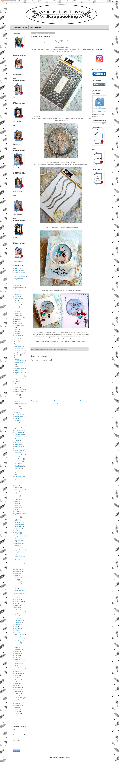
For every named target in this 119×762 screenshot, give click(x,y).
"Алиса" (16, 268)
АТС (15, 300)
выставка (17, 333)
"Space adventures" (19, 272)
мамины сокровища (20, 427)
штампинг (17, 655)
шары (16, 647)
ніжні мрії (17, 463)
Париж (16, 501)
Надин (16, 456)
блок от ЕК (17, 304)
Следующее (34, 401)
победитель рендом (20, 513)
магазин (16, 420)
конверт (16, 406)
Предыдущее (84, 401)
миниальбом (18, 446)
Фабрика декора (19, 611)
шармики (17, 645)
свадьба (16, 559)
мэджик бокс (18, 452)
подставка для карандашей (18, 519)
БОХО (16, 311)
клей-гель (17, 397)
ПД (15, 509)
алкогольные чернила (18, 293)
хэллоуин (17, 628)
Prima (16, 703)
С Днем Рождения (19, 550)
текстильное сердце (20, 590)
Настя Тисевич (18, 459)
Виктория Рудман (19, 325)
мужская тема (18, 450)
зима (15, 383)
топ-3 (16, 603)
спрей (16, 579)
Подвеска (17, 517)
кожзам (16, 401)
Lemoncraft (17, 691)
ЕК (15, 366)
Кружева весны (18, 414)
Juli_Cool (17, 689)
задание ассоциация (20, 372)
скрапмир (17, 573)
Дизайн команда (19, 352)
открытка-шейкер (19, 489)
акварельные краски (20, 287)
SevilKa (16, 711)
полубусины (17, 528)
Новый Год (17, 468)
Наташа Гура (18, 461)
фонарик (17, 618)
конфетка (17, 408)
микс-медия (17, 442)
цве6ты (16, 630)
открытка (17, 487)
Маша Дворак (18, 432)
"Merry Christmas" (19, 270)
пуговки (16, 538)
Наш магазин (35, 27)
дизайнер (17, 355)
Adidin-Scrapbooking (20, 668)
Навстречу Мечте (19, 454)
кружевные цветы (19, 416)
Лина (15, 418)
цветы (16, 632)
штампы (16, 657)
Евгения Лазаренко (19, 362)
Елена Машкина (19, 368)
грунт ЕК (16, 339)
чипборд (16, 643)
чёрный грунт (18, 641)
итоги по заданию (19, 389)
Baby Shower (18, 673)
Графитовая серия (19, 335)
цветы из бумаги (19, 634)
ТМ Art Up (17, 599)
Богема (16, 309)
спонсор (16, 577)
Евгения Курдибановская (19, 359)
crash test (17, 685)
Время (16, 329)
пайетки (16, 496)
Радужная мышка (19, 540)
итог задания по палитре (19, 386)
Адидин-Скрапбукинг (62, 42)
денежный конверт (19, 343)
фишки (16, 616)
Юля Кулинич (18, 663)
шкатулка (17, 653)
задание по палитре (20, 378)
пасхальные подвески (17, 506)
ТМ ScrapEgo (18, 601)
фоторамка (17, 624)
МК (15, 448)
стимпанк (17, 582)
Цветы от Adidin (18, 636)
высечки (16, 331)
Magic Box (17, 693)
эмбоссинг (17, 661)
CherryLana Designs (20, 679)
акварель (17, 281)
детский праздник (19, 350)
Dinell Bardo (17, 687)
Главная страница (19, 27)
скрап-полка (17, 569)
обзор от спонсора (19, 473)
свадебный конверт (20, 556)
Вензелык (17, 319)
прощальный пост (19, 536)
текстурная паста (19, 593)
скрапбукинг (17, 571)
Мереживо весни (19, 434)
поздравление (18, 522)
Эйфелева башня (19, 659)
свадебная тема (19, 554)
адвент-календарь (19, 276)
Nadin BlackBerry (19, 698)
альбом (16, 296)
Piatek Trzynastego (19, 700)
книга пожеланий (19, 399)
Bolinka (16, 675)
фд (15, 614)
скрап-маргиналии (19, 566)
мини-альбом (18, 444)
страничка (17, 584)
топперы (16, 605)
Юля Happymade (19, 665)
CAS (15, 677)
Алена (16, 291)
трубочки (17, 609)
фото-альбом (18, 620)
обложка (16, 480)
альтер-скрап (18, 298)
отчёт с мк (17, 494)
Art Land (16, 671)
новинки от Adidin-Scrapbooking (58, 349)
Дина (15, 357)
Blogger (68, 757)
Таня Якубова (18, 586)
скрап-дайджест (19, 563)
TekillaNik (17, 714)
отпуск (16, 491)
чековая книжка (18, 639)
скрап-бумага (18, 561)
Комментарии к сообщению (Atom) (50, 403)
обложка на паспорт (20, 482)
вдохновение (18, 317)
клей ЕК (16, 395)
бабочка (16, 302)
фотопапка (17, 622)
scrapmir (16, 709)
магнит (16, 422)
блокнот (16, 307)
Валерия (16, 315)
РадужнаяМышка (19, 543)
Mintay (16, 695)
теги (15, 588)
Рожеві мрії (17, 547)
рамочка (16, 545)
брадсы (16, 313)
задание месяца (19, 376)
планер (16, 511)
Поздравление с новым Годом (19, 525)
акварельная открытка (18, 284)
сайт (15, 552)
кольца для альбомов (20, 403)
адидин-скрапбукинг (41, 349)
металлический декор (20, 436)
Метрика (16, 440)
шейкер (16, 651)
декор (16, 341)
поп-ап (16, 530)
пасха (16, 503)
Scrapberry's (17, 705)
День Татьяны (18, 346)
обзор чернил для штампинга (19, 477)
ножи (15, 470)
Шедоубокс (17, 649)
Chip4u (16, 683)
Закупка (16, 381)
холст (16, 626)
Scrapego (17, 707)
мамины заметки (19, 425)
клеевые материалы (20, 391)
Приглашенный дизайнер (18, 533)
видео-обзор (18, 323)
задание (16, 370)
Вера (48, 349)
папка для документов (17, 498)
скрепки (16, 575)
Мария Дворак (18, 430)
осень (16, 485)
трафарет (17, 607)
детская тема (18, 348)
